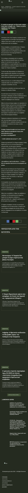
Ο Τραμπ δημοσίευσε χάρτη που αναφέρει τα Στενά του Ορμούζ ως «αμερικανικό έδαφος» (13, 296)
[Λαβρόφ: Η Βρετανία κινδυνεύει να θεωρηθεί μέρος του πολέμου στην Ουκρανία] (14, 321)
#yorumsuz (10, 133)
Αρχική (2, 6)
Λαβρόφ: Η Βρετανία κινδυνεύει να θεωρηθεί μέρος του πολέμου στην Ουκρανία (13, 335)
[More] (14, 32)
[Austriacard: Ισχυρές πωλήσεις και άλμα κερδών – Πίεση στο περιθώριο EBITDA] (5, 413)
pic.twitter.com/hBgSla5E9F (8, 135)
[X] (5, 32)
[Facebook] (2, 32)
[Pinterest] (8, 32)
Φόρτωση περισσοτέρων (13, 394)
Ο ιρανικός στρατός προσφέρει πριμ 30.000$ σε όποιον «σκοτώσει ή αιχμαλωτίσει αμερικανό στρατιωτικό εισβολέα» (13, 375)
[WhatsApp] (11, 32)
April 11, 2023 (17, 139)
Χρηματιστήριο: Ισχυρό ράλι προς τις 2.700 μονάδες (18, 434)
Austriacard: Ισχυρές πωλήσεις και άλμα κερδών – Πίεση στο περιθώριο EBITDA (18, 413)
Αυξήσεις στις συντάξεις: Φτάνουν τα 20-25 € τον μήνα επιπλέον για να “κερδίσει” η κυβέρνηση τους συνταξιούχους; (18, 405)
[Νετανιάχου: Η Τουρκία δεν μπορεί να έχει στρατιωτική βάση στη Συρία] (14, 244)
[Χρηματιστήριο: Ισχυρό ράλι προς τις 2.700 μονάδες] (5, 435)
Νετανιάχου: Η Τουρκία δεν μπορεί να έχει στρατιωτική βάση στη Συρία (12, 258)
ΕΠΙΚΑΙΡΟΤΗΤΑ (8, 6)
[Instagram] (4, 459)
